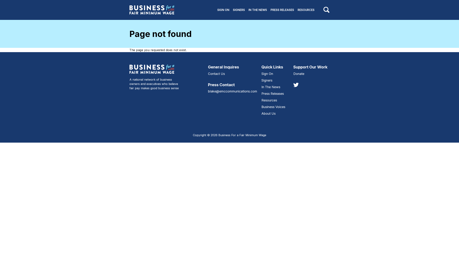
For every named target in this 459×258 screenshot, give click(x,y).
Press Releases (282, 10)
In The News (258, 10)
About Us (268, 113)
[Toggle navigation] (326, 10)
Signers (239, 10)
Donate (298, 74)
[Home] (151, 9)
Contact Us (216, 74)
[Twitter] (296, 84)
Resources (306, 10)
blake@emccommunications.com (232, 91)
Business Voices (273, 107)
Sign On (223, 10)
